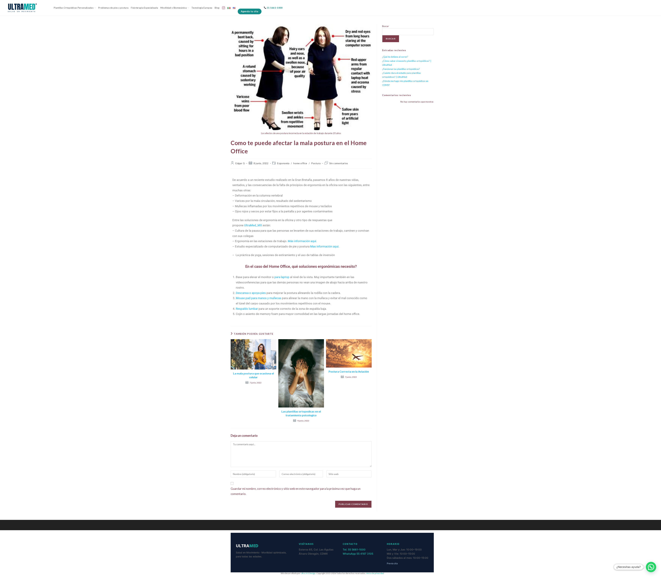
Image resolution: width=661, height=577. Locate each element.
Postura (316, 163)
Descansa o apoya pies (251, 293)
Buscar (385, 26)
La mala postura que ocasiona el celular (253, 375)
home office (300, 163)
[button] (651, 567)
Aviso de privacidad (375, 573)
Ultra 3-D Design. (308, 573)
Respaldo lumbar (247, 308)
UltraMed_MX (253, 225)
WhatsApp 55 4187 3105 (358, 553)
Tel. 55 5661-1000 (354, 549)
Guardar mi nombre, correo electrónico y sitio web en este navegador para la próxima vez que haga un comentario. (295, 491)
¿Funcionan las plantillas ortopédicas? (401, 69)
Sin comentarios (338, 163)
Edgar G (240, 163)
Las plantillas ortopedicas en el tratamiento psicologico (301, 413)
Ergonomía (283, 163)
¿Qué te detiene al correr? (395, 56)
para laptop (281, 277)
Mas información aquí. (324, 246)
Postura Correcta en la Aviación (349, 371)
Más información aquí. (302, 241)
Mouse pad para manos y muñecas (258, 298)
